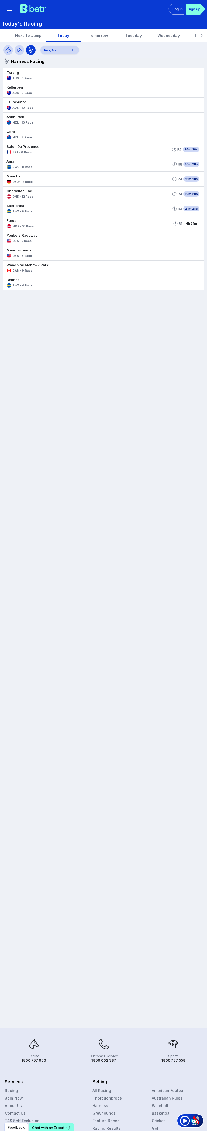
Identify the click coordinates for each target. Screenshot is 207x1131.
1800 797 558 (173, 1060)
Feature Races (105, 1120)
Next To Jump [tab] (28, 35)
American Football (168, 1090)
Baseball (160, 1105)
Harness (100, 1105)
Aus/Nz (50, 50)
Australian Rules (167, 1098)
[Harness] (31, 50)
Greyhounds (104, 1113)
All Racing (101, 1090)
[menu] (9, 9)
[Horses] (8, 50)
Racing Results (106, 1128)
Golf (156, 1128)
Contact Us (15, 1113)
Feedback (16, 1127)
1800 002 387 (103, 1060)
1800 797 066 (34, 1060)
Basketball (162, 1113)
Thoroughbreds (107, 1098)
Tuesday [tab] (133, 35)
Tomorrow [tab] (98, 35)
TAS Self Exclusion (22, 1120)
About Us (13, 1105)
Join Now (14, 1098)
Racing (11, 1090)
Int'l (69, 50)
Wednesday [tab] (168, 35)
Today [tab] (63, 35)
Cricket (158, 1120)
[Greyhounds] (19, 50)
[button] (103, 75)
